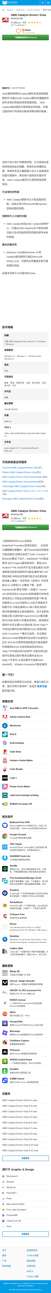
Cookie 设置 (32, 1276)
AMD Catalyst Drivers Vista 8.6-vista (19, 1122)
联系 (4, 1255)
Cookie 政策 (32, 1255)
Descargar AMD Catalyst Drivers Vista (20, 499)
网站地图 (6, 1266)
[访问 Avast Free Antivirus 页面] (25, 31)
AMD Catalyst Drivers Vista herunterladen (22, 477)
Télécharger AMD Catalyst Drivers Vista (21, 486)
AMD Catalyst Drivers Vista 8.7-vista (19, 1128)
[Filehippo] (9, 2)
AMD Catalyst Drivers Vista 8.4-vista (19, 1111)
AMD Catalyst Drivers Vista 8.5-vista (19, 1117)
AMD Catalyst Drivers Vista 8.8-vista (19, 1134)
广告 (4, 1261)
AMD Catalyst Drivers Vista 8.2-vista (19, 1100)
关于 (4, 1250)
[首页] (3, 10)
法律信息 (31, 1266)
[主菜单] (48, 2)
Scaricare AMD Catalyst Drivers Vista (20, 468)
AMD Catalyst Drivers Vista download (20, 482)
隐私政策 (31, 1261)
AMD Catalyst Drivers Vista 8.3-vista (19, 1106)
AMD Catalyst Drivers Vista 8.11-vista (20, 1150)
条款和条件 (32, 1250)
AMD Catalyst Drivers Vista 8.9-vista (19, 1139)
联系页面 (42, 686)
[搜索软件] (42, 2)
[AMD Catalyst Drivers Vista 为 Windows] (5, 20)
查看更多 (25, 1158)
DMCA (30, 1271)
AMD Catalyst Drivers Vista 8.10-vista (20, 1145)
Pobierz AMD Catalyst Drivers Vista (19, 472)
